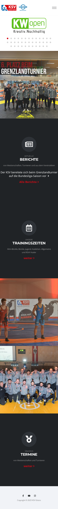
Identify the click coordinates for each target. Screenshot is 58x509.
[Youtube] (29, 495)
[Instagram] (35, 495)
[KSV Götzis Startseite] (8, 8)
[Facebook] (23, 495)
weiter (28, 258)
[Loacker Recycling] (23, 8)
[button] (7, 38)
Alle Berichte (28, 182)
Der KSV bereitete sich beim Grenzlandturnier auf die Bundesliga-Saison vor (29, 174)
